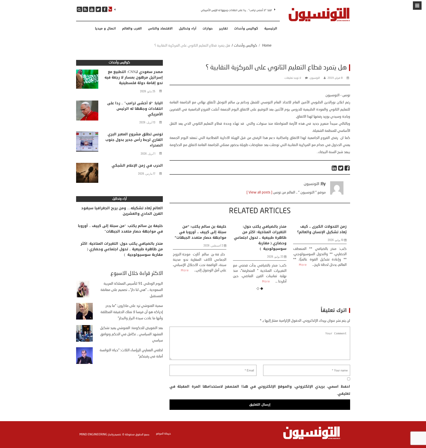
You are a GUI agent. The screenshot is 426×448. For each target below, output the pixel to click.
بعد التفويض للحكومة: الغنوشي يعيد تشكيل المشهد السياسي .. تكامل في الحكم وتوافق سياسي (131, 334)
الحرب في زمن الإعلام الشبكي (137, 165)
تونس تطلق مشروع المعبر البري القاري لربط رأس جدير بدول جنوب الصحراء (238, 10)
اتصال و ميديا (105, 28)
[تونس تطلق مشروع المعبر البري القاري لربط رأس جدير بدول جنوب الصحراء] (87, 143)
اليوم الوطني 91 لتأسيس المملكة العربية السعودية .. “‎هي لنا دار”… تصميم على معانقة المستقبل (132, 290)
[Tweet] (341, 168)
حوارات (208, 28)
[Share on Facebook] (347, 168)
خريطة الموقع (163, 433)
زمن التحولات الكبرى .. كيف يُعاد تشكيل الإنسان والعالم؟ (263, 229)
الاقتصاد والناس (160, 28)
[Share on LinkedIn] (334, 168)
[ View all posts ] (259, 192)
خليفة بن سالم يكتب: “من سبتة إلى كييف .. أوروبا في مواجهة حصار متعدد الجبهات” (120, 228)
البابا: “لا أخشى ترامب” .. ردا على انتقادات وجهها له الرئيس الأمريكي (135, 109)
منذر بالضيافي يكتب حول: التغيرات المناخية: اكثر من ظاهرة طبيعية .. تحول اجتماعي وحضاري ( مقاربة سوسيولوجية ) (201, 237)
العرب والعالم (132, 28)
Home (267, 45)
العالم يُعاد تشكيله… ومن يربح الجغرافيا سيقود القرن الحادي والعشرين (122, 211)
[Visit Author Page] (336, 193)
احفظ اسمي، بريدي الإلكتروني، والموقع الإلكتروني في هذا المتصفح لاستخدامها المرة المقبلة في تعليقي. (260, 390)
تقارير (223, 28)
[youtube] (92, 9)
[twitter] (98, 9)
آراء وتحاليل (187, 28)
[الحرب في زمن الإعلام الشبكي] (87, 174)
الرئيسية (270, 28)
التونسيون (315, 78)
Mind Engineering (93, 434)
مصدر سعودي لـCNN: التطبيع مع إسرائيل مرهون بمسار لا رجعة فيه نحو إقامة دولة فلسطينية (134, 77)
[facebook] (104, 9)
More (207, 281)
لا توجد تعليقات (292, 78)
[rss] (85, 9)
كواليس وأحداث (246, 28)
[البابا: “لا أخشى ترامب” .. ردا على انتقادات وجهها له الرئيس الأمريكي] (87, 112)
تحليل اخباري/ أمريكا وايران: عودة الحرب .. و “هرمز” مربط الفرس (323, 232)
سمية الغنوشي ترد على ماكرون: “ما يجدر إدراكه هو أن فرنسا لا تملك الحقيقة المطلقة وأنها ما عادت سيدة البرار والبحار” (132, 312)
